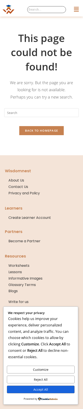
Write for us (18, 301)
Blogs (13, 290)
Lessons (15, 272)
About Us (16, 180)
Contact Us (18, 186)
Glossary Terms (22, 284)
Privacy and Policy (24, 193)
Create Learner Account (29, 217)
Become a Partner (24, 241)
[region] (41, 371)
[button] (76, 9)
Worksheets (18, 265)
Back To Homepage (41, 131)
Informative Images (25, 278)
